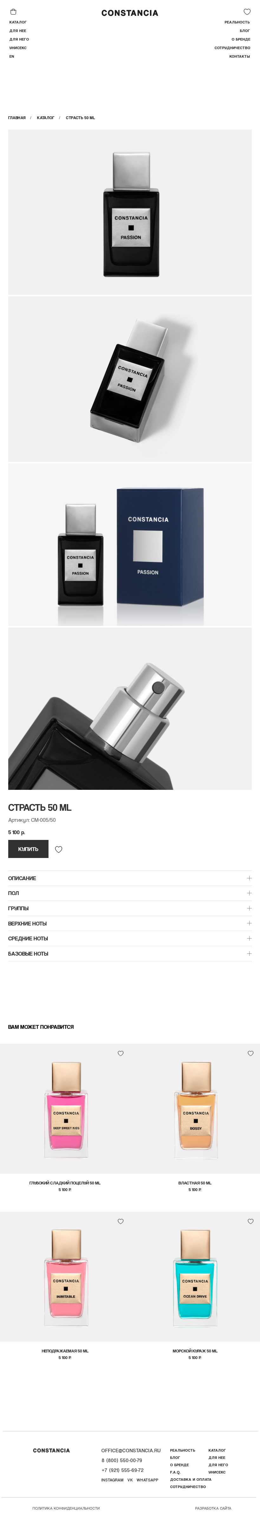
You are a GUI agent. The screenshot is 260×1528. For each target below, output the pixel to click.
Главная (17, 117)
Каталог (46, 117)
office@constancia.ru (131, 1450)
